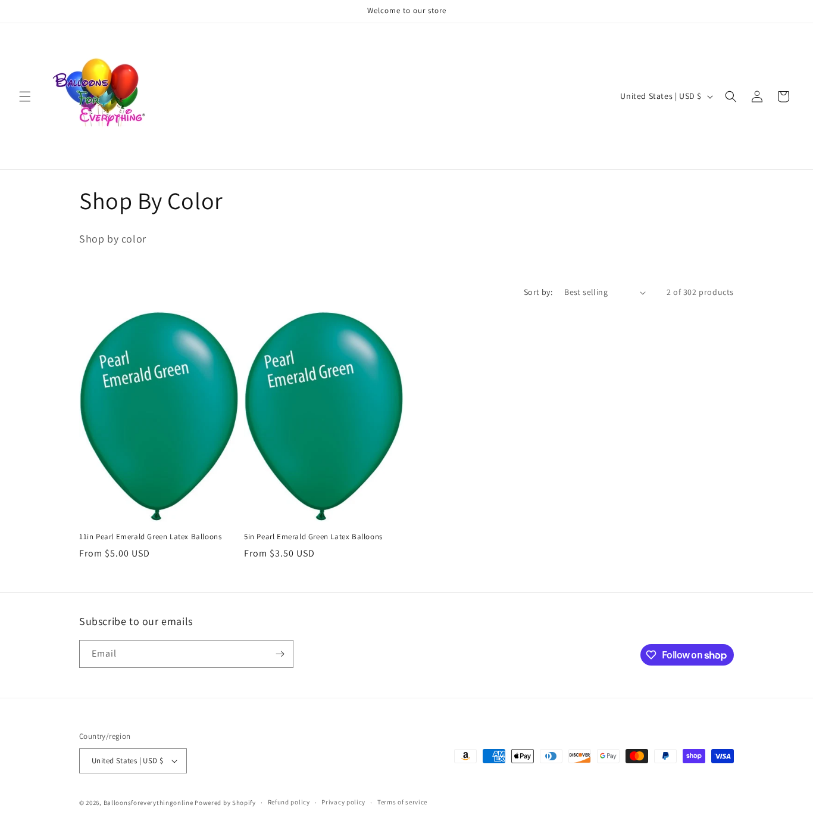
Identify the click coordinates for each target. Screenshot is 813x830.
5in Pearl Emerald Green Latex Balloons (313, 537)
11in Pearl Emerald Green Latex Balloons (150, 537)
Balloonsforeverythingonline (148, 802)
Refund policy (289, 802)
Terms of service (402, 802)
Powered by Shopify (225, 802)
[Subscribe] (280, 654)
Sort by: (538, 292)
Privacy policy (343, 802)
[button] (25, 96)
